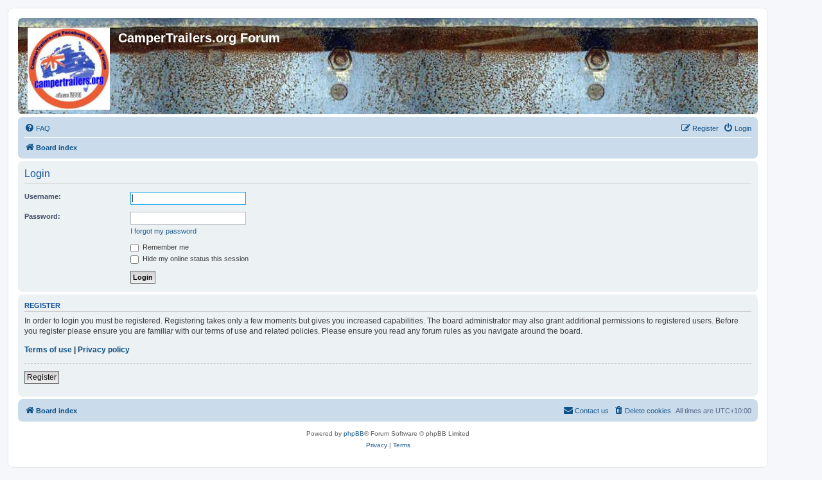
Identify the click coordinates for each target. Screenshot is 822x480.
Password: (42, 216)
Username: (42, 196)
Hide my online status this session (195, 258)
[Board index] (69, 66)
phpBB (354, 433)
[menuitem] (37, 128)
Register (42, 377)
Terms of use (48, 349)
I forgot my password (163, 231)
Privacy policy (104, 349)
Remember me (165, 247)
